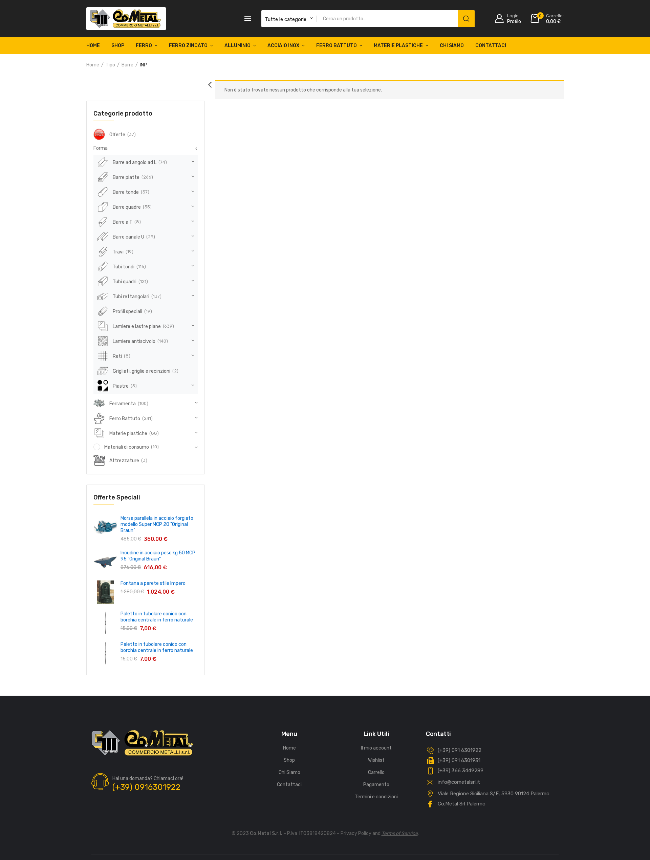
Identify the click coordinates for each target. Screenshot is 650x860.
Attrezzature (124, 461)
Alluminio (237, 45)
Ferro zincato (188, 45)
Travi (118, 252)
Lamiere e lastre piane (137, 326)
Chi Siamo (452, 45)
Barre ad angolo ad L (134, 162)
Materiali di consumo (126, 447)
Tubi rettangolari (131, 297)
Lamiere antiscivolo (134, 341)
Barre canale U (128, 237)
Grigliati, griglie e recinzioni (141, 371)
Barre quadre (127, 207)
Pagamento (376, 784)
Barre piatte (126, 177)
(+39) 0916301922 (146, 787)
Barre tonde (126, 192)
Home (93, 45)
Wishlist (376, 760)
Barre (127, 65)
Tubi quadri (124, 282)
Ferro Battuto (336, 45)
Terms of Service (400, 833)
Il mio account (376, 748)
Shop (117, 45)
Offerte (117, 135)
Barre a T (122, 222)
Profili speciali (127, 311)
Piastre (121, 386)
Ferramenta (122, 404)
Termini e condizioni (376, 797)
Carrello (376, 772)
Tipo (110, 65)
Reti (117, 356)
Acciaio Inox (283, 45)
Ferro (144, 45)
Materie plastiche (398, 45)
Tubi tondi (123, 267)
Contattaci (490, 45)
